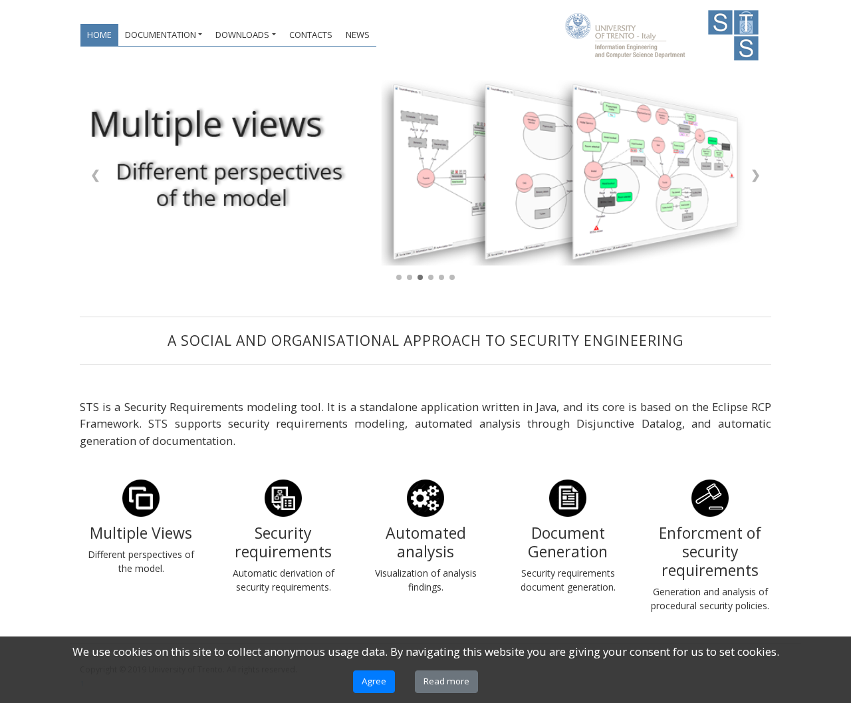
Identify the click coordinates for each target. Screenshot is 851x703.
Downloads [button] (242, 35)
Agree (374, 681)
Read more (446, 681)
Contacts (310, 35)
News (358, 35)
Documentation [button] (160, 35)
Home (99, 35)
